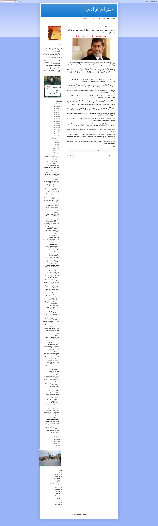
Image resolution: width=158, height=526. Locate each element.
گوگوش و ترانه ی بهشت (53, 263)
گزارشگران (57, 500)
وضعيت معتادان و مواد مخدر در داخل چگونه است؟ (52, 185)
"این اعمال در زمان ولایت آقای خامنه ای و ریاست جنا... (52, 194)
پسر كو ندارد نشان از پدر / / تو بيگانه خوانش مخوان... (52, 299)
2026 (58, 104)
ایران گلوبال (57, 476)
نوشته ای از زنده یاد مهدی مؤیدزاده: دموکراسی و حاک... (51, 204)
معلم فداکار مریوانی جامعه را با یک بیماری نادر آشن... (51, 322)
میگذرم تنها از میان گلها (53, 249)
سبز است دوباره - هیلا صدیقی (52, 421)
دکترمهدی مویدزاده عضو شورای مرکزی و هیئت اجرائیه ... (52, 247)
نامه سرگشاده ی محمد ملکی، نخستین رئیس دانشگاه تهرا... (51, 290)
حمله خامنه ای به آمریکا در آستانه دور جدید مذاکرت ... (51, 283)
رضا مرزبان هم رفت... (54, 251)
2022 (58, 112)
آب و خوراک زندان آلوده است (52, 270)
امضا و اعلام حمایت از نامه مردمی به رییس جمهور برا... (51, 168)
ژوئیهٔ (57, 142)
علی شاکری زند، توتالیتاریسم (53, 67)
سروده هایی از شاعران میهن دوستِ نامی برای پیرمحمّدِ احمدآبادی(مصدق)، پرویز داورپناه (51, 54)
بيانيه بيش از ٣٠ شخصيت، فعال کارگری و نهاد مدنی (52, 243)
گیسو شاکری (57, 504)
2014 (58, 129)
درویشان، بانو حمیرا (54, 159)
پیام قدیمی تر (71, 155)
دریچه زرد (58, 480)
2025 (58, 106)
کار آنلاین (58, 498)
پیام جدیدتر (111, 155)
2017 (58, 123)
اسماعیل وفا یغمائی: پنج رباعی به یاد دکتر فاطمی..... (51, 234)
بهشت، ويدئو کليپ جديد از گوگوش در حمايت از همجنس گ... (51, 266)
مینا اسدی (58, 493)
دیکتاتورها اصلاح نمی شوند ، (52, 292)
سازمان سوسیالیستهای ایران (53, 483)
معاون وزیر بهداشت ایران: (53, 237)
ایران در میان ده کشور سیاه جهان (51, 328)
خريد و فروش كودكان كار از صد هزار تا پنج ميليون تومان (51, 276)
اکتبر (57, 135)
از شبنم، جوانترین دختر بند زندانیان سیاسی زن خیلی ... (51, 240)
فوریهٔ (57, 153)
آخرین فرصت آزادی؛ (54, 392)
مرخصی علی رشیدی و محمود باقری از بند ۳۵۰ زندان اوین (52, 368)
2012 (58, 441)
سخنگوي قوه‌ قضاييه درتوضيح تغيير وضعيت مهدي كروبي (52, 398)
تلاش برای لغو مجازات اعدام (52, 410)
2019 (58, 119)
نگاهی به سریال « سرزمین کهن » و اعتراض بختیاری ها (51, 175)
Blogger (74, 514)
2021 (58, 114)
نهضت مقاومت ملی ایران (54, 495)
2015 (58, 127)
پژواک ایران (57, 496)
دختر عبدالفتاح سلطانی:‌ (53, 165)
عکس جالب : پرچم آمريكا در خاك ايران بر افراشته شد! (51, 182)
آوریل (57, 148)
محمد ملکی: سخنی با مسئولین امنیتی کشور (52, 383)
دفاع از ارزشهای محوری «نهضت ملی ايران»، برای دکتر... (51, 162)
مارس (57, 150)
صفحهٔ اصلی (91, 155)
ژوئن (57, 144)
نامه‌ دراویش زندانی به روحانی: (52, 217)
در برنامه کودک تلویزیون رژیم (52, 305)
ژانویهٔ (57, 436)
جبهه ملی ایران (56, 478)
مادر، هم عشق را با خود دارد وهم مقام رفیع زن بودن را (51, 318)
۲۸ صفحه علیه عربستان (53, 360)
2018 (58, 121)
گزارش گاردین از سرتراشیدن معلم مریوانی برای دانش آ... (52, 424)
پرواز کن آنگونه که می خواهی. (52, 261)
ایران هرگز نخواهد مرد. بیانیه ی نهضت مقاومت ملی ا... (52, 338)
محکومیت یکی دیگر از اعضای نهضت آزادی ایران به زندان (52, 308)
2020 (58, 117)
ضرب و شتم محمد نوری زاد (52, 191)
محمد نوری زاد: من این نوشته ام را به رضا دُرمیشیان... (51, 325)
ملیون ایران (57, 491)
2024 (58, 108)
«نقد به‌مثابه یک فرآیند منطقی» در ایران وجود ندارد (51, 347)
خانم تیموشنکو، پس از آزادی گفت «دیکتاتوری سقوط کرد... (51, 227)
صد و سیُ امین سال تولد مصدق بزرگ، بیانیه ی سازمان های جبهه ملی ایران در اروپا (52, 50)
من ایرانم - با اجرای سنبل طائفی (51, 365)
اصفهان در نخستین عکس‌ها (52, 419)
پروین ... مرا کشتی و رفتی (53, 390)
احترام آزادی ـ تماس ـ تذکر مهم (53, 46)
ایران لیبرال (57, 474)
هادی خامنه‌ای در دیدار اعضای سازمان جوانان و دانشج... (52, 416)
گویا (59, 502)
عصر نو (58, 485)
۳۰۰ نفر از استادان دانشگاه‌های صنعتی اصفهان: (52, 188)
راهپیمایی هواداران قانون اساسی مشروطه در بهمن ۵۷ (51, 343)
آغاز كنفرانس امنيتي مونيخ (53, 430)
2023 (58, 110)
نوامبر (57, 133)
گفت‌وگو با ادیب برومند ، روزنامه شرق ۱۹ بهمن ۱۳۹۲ (51, 357)
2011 (58, 443)
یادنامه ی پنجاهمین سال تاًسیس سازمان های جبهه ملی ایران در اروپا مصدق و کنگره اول (52, 70)
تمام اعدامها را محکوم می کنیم (53, 65)
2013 (58, 439)
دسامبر (57, 131)
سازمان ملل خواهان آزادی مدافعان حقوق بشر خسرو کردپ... (52, 373)
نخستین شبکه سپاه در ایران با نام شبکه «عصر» (51, 302)
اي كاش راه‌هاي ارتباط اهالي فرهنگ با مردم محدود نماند (52, 220)
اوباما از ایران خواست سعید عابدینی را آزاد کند (52, 363)
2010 (58, 445)
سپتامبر (57, 138)
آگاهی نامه (58, 472)
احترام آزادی (100, 9)
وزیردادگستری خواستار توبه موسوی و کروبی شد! (52, 401)
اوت (58, 140)
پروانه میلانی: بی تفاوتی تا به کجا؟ (51, 408)
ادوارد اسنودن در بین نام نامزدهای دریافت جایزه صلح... (51, 413)
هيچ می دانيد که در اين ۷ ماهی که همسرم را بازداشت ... (51, 254)
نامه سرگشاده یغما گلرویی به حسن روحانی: (52, 350)
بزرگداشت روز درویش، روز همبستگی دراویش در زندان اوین (52, 156)
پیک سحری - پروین (54, 340)
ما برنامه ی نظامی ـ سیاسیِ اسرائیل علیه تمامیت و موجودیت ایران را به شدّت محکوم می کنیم (52, 62)
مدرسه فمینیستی (56, 489)
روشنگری (58, 482)
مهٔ (58, 146)
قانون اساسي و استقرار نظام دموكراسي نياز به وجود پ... (52, 171)
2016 (58, 125)
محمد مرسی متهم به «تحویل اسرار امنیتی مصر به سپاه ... (52, 215)
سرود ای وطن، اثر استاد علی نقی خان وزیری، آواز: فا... (51, 224)
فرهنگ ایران (57, 487)
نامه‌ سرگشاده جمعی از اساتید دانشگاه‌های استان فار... (52, 387)
